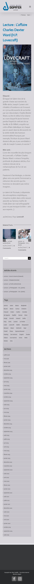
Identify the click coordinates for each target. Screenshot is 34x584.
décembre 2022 (8, 462)
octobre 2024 (7, 397)
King (5, 321)
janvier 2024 (7, 420)
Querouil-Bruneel (19, 331)
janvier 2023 (7, 458)
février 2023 (7, 454)
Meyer (12, 328)
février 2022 (7, 485)
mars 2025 (6, 385)
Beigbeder (23, 305)
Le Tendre (22, 321)
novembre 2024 (8, 393)
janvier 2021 (7, 504)
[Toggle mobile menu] (30, 7)
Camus (17, 309)
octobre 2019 (7, 527)
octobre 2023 (7, 427)
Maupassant (25, 325)
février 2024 (7, 416)
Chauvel (6, 312)
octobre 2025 (7, 374)
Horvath (11, 318)
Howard (18, 318)
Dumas (20, 315)
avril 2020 (6, 519)
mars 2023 (6, 450)
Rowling (6, 334)
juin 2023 (6, 443)
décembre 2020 (8, 508)
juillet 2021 (6, 500)
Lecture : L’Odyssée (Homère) (11, 280)
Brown (11, 309)
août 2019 (6, 535)
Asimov (6, 305)
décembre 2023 (8, 424)
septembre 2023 (8, 431)
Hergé (5, 318)
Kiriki (10, 321)
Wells (25, 337)
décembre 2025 (8, 370)
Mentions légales (17, 574)
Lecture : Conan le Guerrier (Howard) (13, 276)
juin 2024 (6, 408)
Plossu (11, 331)
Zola (11, 341)
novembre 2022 (8, 466)
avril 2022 (6, 477)
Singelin (21, 334)
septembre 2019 (8, 531)
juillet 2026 (7, 355)
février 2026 (7, 362)
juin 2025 (6, 381)
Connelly (24, 312)
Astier (11, 305)
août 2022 (6, 473)
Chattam (24, 309)
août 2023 (6, 435)
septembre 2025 (8, 378)
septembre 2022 (8, 470)
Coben (12, 312)
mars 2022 (6, 481)
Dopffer (14, 315)
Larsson (15, 321)
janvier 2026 (7, 366)
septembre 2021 (8, 493)
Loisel (5, 325)
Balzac (17, 305)
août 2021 (6, 496)
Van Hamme (13, 337)
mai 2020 (6, 516)
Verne (20, 337)
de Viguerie (7, 315)
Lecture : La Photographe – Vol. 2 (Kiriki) (14, 291)
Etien (26, 315)
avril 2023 (6, 447)
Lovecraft (20, 217)
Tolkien (6, 337)
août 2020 (6, 512)
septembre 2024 (8, 401)
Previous (23, 15)
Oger (25, 328)
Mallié (18, 325)
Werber (6, 341)
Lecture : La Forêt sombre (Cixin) (12, 284)
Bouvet (6, 309)
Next (28, 15)
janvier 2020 (7, 523)
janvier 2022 (7, 489)
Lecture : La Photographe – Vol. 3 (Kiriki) (23, 243)
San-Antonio (13, 334)
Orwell (5, 331)
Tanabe (28, 334)
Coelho (18, 312)
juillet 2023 (7, 439)
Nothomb (18, 328)
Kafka (24, 318)
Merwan (6, 328)
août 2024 (6, 404)
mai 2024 (6, 412)
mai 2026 (6, 358)
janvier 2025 (7, 389)
